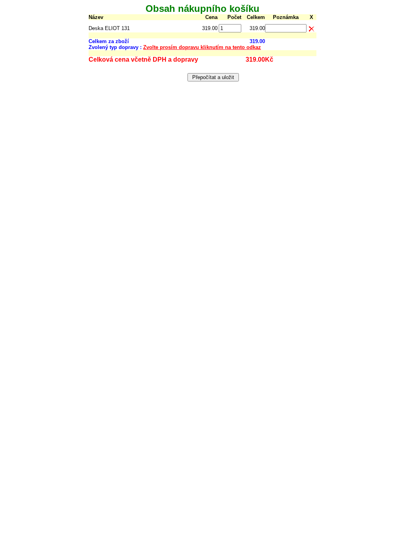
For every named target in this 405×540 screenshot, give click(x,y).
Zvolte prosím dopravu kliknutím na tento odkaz (202, 47)
